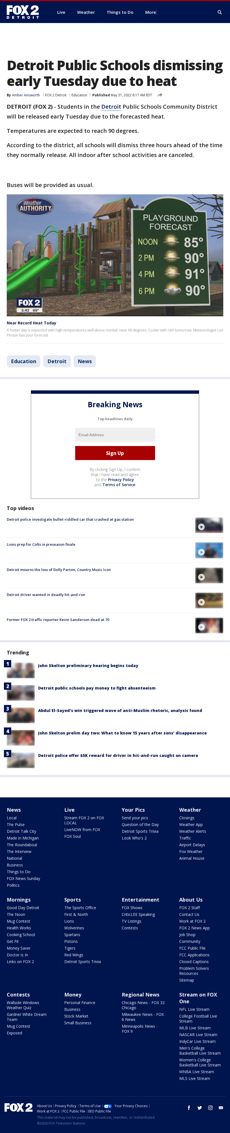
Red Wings (73, 954)
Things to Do (19, 871)
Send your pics (135, 817)
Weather (190, 809)
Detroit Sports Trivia (140, 831)
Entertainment (140, 899)
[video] (209, 525)
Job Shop (187, 934)
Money (72, 994)
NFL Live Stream (194, 1009)
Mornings (19, 899)
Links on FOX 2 (20, 961)
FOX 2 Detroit (55, 95)
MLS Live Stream (194, 1078)
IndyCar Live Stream (197, 1041)
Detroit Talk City (21, 831)
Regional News (140, 994)
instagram (210, 1107)
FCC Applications (194, 954)
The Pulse (16, 824)
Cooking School (21, 934)
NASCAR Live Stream (198, 1034)
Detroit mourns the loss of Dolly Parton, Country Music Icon (59, 569)
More (150, 12)
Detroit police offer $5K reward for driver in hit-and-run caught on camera (118, 755)
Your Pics (133, 809)
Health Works (19, 927)
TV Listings (131, 921)
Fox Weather (191, 851)
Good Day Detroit (23, 907)
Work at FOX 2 (192, 921)
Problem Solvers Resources (194, 971)
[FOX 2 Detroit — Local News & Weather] (25, 12)
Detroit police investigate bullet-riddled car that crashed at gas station (70, 519)
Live (69, 809)
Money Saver (19, 948)
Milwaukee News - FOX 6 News (143, 1017)
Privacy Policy (121, 479)
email (221, 1107)
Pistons (71, 941)
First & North (76, 914)
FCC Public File (192, 948)
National (14, 858)
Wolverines (74, 927)
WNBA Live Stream (196, 1071)
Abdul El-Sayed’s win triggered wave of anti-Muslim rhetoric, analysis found (120, 710)
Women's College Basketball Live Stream (200, 1062)
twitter (199, 1107)
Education (79, 95)
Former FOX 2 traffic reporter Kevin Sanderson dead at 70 (58, 619)
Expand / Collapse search (220, 12)
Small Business (77, 1022)
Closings (186, 817)
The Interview (19, 851)
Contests (130, 927)
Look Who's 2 (134, 838)
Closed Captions (194, 961)
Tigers (69, 948)
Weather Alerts (192, 831)
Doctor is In (17, 954)
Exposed (14, 1033)
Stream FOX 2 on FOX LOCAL (84, 820)
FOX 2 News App (194, 927)
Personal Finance (79, 1002)
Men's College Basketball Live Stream (200, 1050)
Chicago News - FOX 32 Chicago (143, 1005)
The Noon (16, 914)
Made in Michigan (23, 838)
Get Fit (13, 941)
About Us (191, 899)
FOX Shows (132, 907)
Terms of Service (118, 484)
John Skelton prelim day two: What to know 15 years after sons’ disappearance (122, 733)
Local (12, 817)
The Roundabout (22, 844)
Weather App (191, 824)
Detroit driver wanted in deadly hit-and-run (46, 594)
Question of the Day (140, 824)
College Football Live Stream (198, 1018)
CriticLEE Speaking (138, 914)
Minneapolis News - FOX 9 (140, 1028)
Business (15, 865)
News (85, 361)
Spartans (72, 934)
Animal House (191, 858)
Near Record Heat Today (31, 323)
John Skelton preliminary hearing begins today (88, 665)
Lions (69, 921)
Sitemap (186, 980)
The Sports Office (80, 907)
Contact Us (189, 914)
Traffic (185, 838)
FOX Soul (72, 836)
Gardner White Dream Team (27, 1017)
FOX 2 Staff (189, 907)
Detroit (111, 106)
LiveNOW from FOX (82, 829)
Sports (72, 899)
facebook (189, 1107)
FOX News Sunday (23, 878)
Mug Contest (18, 921)
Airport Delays (192, 844)
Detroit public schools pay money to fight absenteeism (97, 688)
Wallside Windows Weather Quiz (23, 1005)
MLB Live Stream (195, 1027)
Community (189, 941)
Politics (13, 885)
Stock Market (76, 1016)
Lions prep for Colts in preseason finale (41, 544)
